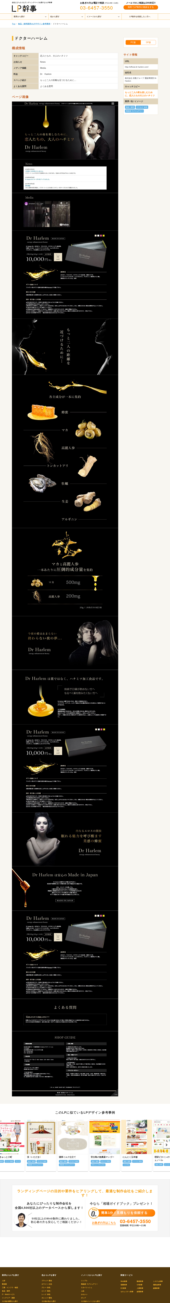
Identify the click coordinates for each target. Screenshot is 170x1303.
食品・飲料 (130, 107)
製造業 (4, 1284)
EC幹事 (123, 1288)
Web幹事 (124, 1281)
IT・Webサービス (8, 1294)
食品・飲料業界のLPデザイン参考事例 (34, 24)
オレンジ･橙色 (47, 1298)
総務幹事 (156, 1288)
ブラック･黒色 (47, 1281)
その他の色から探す (49, 1301)
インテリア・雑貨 (8, 1298)
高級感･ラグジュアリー (134, 111)
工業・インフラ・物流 (10, 1287)
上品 (82, 1291)
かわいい (84, 1294)
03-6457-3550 (96, 7)
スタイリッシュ (86, 1287)
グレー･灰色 (46, 1287)
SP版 (148, 42)
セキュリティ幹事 (127, 1292)
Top (13, 24)
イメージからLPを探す (91, 1275)
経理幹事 (140, 1292)
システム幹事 (158, 1281)
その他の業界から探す (10, 1301)
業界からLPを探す (10, 1275)
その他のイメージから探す (90, 1301)
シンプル (84, 1281)
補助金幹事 (157, 1285)
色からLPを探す (49, 1275)
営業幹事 (124, 1285)
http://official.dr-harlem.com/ (136, 67)
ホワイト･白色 (47, 1284)
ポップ (83, 1298)
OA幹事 (139, 1285)
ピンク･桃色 (46, 1291)
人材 (3, 1281)
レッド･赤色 (46, 1294)
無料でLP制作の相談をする (141, 7)
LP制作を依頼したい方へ (139, 16)
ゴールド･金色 (142, 107)
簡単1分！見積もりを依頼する (124, 1212)
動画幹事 (140, 1281)
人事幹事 (140, 1288)
